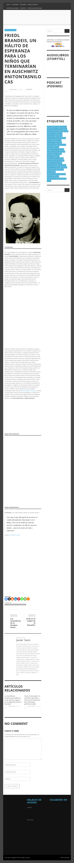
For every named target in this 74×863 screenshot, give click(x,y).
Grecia (56, 147)
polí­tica (60, 169)
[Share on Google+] (40, 89)
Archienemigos (52, 131)
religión (50, 176)
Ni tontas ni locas (14, 535)
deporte (59, 136)
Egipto (49, 140)
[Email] (25, 599)
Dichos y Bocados (54, 138)
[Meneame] (28, 599)
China (66, 131)
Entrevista (57, 140)
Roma (57, 176)
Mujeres (7, 604)
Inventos (50, 156)
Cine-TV (59, 133)
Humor (49, 154)
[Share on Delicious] (37, 91)
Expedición (61, 145)
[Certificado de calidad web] (31, 814)
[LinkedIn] (51, 4)
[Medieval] (59, 809)
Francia (50, 147)
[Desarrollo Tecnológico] (31, 826)
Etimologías (51, 145)
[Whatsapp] (21, 599)
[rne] (54, 837)
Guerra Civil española (55, 149)
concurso (51, 136)
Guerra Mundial (53, 151)
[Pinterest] (55, 4)
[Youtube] (65, 4)
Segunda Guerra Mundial (18, 604)
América (56, 126)
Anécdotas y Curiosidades (57, 129)
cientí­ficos (51, 133)
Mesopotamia (52, 165)
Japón (57, 156)
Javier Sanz (11, 706)
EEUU (63, 138)
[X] (9, 599)
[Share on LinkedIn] (34, 91)
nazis (49, 169)
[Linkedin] (15, 599)
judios (49, 160)
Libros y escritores (54, 163)
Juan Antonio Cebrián (55, 158)
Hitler (62, 151)
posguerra (51, 172)
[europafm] (54, 819)
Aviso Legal (7, 857)
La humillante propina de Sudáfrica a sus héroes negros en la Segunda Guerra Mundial (13, 700)
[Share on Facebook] (34, 89)
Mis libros (62, 165)
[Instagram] (48, 4)
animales (63, 126)
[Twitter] (62, 4)
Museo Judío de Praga (28, 391)
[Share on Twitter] (37, 89)
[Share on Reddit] (40, 91)
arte (61, 131)
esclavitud (51, 142)
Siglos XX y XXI (10, 30)
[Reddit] (12, 599)
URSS (49, 181)
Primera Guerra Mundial (56, 174)
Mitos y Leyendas (53, 167)
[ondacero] (54, 828)
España (58, 142)
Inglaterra (57, 154)
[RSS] (58, 4)
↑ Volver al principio (64, 857)
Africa (49, 126)
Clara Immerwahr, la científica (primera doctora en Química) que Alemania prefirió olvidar (32, 700)
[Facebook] (44, 4)
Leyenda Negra (58, 160)
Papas (54, 169)
